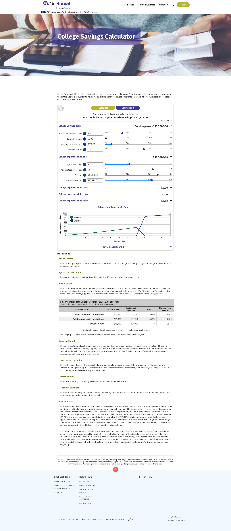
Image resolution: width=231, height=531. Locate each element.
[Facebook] (139, 477)
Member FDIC (59, 519)
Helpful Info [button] (85, 476)
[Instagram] (145, 477)
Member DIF (73, 519)
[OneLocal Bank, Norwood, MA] (57, 4)
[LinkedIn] (150, 477)
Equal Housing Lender (93, 519)
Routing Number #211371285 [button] (85, 497)
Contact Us (58, 492)
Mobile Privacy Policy (87, 485)
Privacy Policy (85, 481)
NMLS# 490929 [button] (85, 503)
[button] (115, 126)
